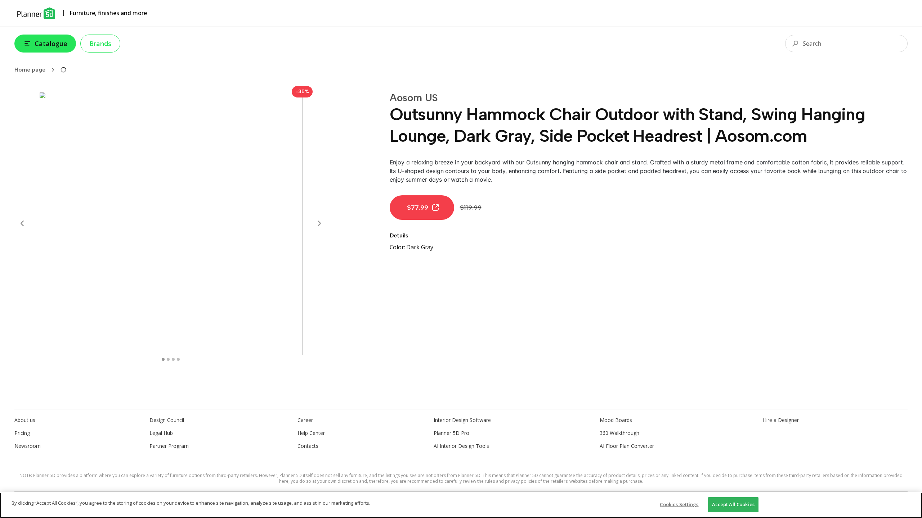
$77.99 (417, 208)
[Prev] (22, 223)
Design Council (166, 420)
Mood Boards (616, 420)
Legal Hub (161, 433)
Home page (29, 69)
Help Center (311, 433)
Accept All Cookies (733, 504)
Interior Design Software (462, 420)
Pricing (22, 433)
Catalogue (51, 43)
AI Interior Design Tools (461, 445)
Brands (100, 43)
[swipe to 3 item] (178, 359)
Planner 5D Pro (451, 433)
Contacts (307, 445)
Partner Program (169, 445)
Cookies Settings (679, 504)
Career (305, 420)
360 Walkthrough (619, 433)
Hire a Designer (781, 420)
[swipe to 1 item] (168, 359)
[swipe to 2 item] (173, 359)
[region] (461, 505)
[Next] (319, 223)
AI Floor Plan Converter (627, 445)
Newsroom (27, 445)
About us (24, 420)
